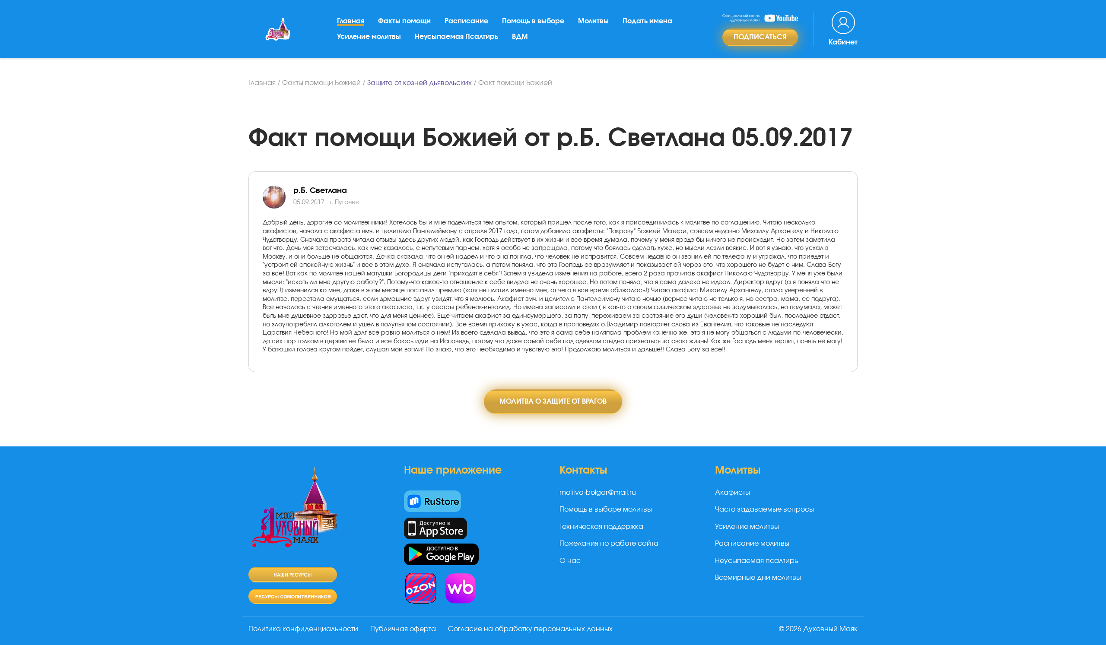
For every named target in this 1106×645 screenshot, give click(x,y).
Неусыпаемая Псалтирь (456, 36)
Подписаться (760, 37)
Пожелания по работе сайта (608, 543)
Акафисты (732, 492)
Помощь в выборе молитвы (605, 509)
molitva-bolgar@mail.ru (597, 492)
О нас (570, 560)
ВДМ (520, 36)
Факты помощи (404, 21)
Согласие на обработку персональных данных (530, 629)
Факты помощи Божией (321, 82)
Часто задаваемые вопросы (764, 509)
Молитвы (593, 21)
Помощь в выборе (533, 21)
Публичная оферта (403, 629)
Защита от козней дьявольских (419, 82)
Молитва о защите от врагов (553, 401)
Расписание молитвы (752, 543)
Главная (350, 21)
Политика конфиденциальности (303, 629)
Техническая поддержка (601, 526)
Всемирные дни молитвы (758, 577)
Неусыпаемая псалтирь (756, 560)
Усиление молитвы (369, 36)
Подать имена (647, 21)
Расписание (466, 21)
